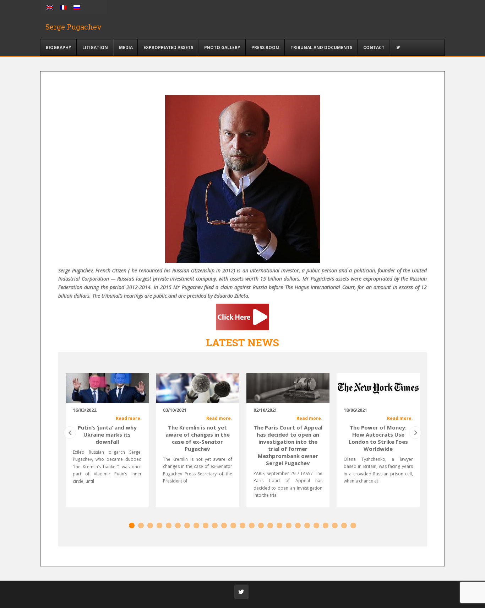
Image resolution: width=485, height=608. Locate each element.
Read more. (129, 418)
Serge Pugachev (73, 26)
